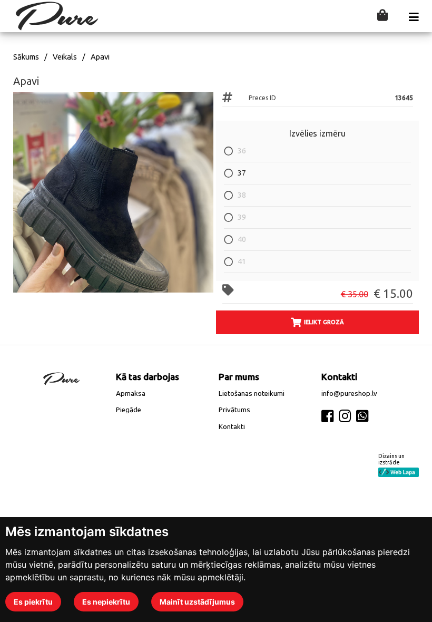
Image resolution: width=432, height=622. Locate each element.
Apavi (100, 57)
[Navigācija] (414, 17)
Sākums (26, 57)
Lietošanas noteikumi (251, 393)
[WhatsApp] (362, 416)
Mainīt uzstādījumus (197, 601)
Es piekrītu (33, 601)
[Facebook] (327, 416)
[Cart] (382, 16)
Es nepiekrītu (106, 601)
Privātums (234, 410)
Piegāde (128, 410)
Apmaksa (130, 393)
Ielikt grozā (324, 322)
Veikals (65, 57)
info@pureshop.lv (349, 393)
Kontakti (232, 427)
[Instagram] (345, 416)
